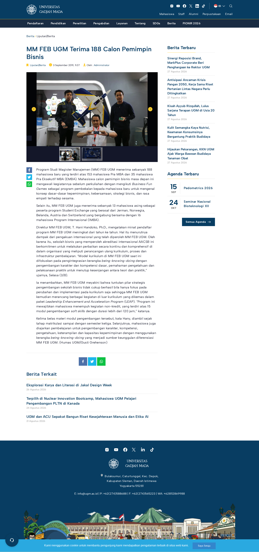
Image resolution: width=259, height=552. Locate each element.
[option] (92, 109)
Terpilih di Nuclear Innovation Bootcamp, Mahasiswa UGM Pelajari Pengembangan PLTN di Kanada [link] (81, 401)
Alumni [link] (193, 14)
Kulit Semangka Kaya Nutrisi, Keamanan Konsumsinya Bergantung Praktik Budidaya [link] (188, 132)
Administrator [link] (101, 65)
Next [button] (150, 109)
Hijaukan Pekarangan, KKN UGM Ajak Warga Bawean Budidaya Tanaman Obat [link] (190, 153)
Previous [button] (34, 109)
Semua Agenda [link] (196, 221)
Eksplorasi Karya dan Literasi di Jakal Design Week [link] (69, 385)
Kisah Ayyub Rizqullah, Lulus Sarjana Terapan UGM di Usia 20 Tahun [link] (191, 110)
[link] (47, 9)
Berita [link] (30, 36)
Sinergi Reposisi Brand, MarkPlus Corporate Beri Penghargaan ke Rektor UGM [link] (188, 62)
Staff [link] (181, 14)
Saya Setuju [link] (204, 545)
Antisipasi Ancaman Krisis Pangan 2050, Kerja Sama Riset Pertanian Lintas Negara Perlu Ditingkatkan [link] (190, 86)
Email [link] (229, 14)
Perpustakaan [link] (212, 14)
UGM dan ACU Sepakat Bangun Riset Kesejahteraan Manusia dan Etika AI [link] (87, 416)
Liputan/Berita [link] (46, 36)
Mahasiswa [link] (166, 14)
